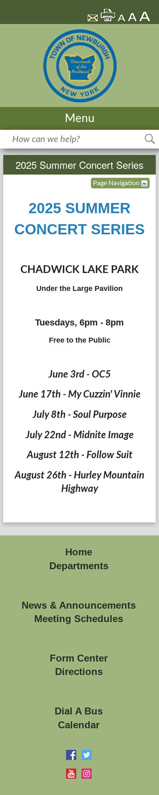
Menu (80, 118)
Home (78, 551)
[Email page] (93, 19)
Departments (78, 565)
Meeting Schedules (78, 618)
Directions (79, 671)
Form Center (79, 658)
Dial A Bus (79, 710)
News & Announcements (79, 605)
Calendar (78, 724)
